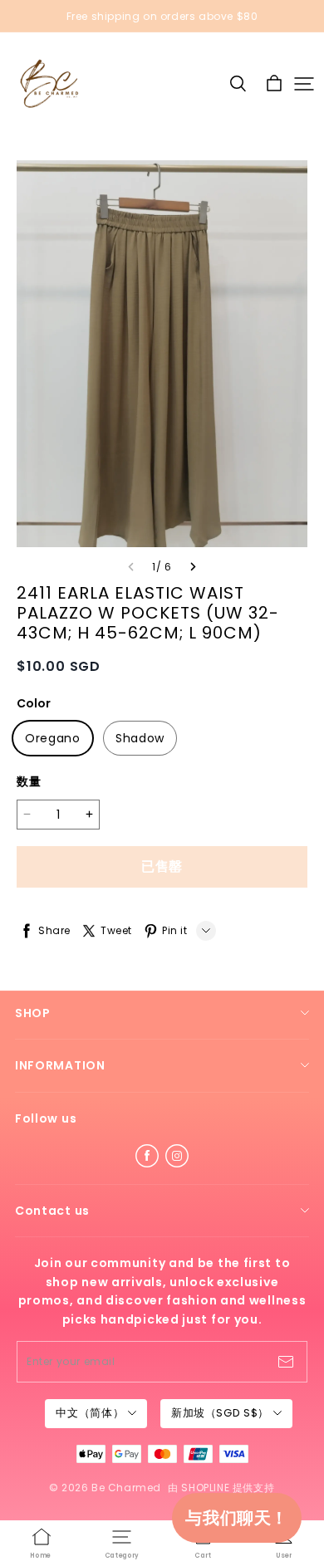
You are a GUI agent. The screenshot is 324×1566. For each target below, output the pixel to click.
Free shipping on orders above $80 (162, 16)
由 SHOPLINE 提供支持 (221, 1487)
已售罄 (162, 866)
